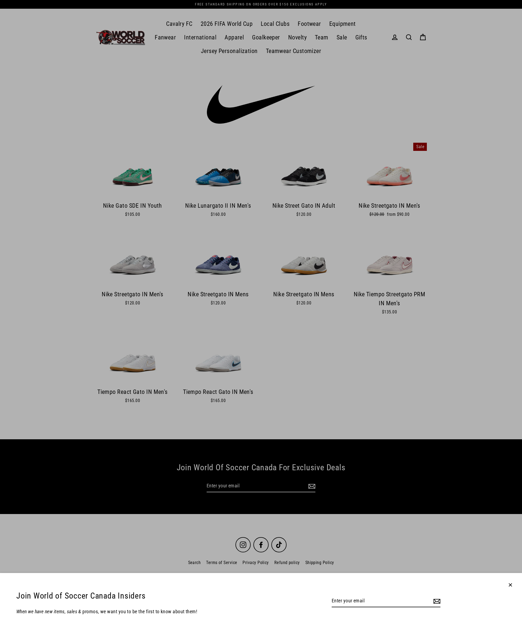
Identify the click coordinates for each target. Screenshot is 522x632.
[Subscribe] (436, 601)
